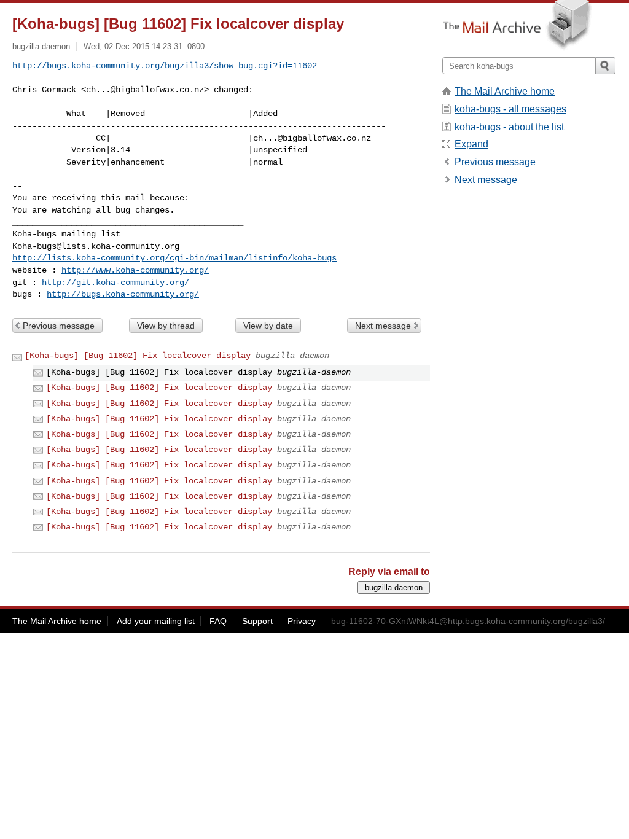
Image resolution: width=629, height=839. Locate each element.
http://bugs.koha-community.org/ (123, 294)
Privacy (301, 621)
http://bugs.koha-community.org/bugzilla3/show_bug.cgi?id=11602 (164, 66)
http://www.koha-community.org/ (135, 270)
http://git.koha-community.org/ (115, 282)
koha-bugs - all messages (510, 109)
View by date (268, 325)
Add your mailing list (156, 621)
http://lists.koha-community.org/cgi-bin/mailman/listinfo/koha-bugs (174, 258)
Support (257, 621)
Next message (383, 325)
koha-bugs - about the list (509, 127)
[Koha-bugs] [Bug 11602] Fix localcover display (138, 356)
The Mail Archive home (505, 91)
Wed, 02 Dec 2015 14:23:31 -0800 (144, 46)
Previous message (59, 325)
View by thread (166, 325)
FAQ (218, 621)
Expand (471, 144)
